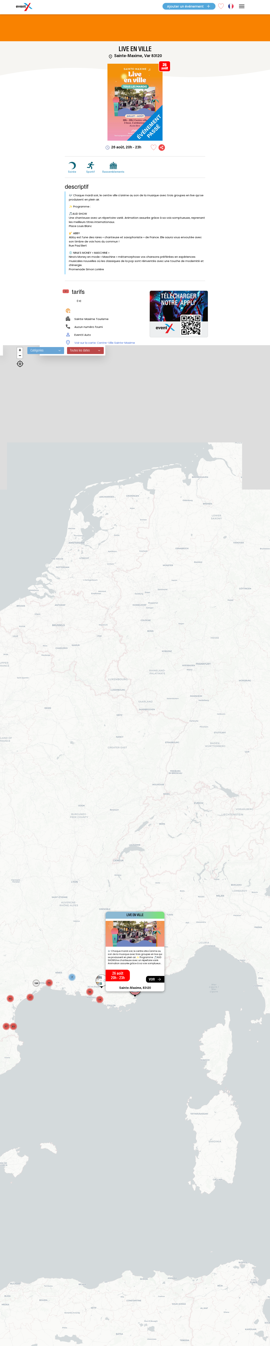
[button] (102, 981)
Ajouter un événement (185, 6)
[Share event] (162, 147)
